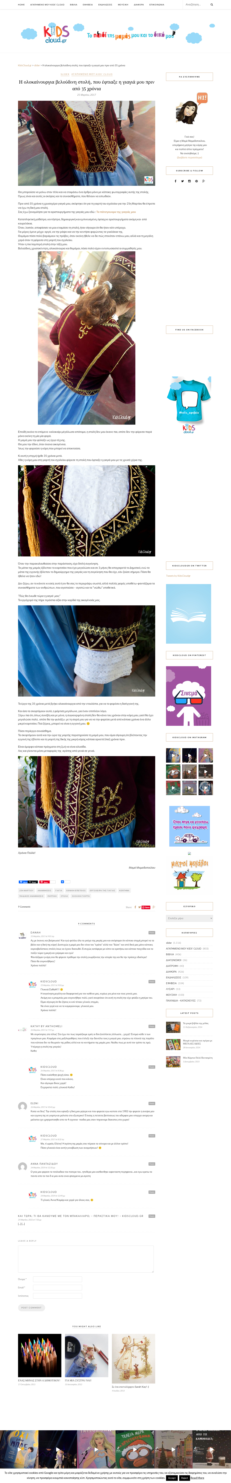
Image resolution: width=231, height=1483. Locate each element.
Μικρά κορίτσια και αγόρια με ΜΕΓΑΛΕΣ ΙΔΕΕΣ (197, 1042)
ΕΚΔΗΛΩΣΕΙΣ (173, 977)
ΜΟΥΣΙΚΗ (171, 994)
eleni (34, 1103)
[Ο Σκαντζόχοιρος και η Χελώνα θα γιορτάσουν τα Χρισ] (189, 788)
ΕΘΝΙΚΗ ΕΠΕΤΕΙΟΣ (76, 890)
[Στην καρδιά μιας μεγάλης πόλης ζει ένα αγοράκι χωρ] (206, 788)
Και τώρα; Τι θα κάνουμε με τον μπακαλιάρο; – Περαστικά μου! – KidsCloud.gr (80, 1216)
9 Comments (24, 906)
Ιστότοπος (23, 1295)
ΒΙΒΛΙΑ (170, 954)
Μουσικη (123, 4)
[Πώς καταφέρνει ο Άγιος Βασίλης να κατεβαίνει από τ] (206, 771)
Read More (197, 1477)
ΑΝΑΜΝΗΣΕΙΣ (44, 890)
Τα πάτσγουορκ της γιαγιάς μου (116, 211)
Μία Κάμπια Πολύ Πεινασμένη (198, 1057)
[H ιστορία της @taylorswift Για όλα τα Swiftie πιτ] (206, 755)
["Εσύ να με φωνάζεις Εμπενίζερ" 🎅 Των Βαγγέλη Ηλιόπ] (189, 771)
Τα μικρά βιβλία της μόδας (195, 1023)
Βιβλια (73, 4)
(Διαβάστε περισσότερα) (189, 157)
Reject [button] (184, 1478)
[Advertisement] (189, 252)
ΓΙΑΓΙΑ (58, 890)
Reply (151, 932)
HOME (21, 4)
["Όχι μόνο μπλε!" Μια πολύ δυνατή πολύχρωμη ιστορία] (173, 755)
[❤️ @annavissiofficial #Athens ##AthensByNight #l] (189, 755)
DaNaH (36, 932)
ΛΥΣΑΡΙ (170, 989)
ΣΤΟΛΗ (64, 896)
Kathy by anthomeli (46, 1026)
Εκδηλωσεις (105, 4)
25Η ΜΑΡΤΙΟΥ (26, 890)
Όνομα (22, 1279)
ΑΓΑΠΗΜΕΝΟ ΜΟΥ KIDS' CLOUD (92, 74)
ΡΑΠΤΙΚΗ (52, 896)
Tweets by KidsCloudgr (178, 575)
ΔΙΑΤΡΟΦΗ (172, 965)
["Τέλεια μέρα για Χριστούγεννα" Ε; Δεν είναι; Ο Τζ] (173, 771)
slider (65, 74)
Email (21, 1287)
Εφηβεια (88, 4)
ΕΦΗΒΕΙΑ (171, 983)
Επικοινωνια (156, 4)
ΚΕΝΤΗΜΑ (124, 890)
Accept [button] (172, 1478)
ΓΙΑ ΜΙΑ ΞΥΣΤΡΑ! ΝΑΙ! (78, 1380)
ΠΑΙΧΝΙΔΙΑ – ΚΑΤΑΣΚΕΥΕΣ (181, 1000)
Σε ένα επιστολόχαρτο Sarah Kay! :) (130, 1386)
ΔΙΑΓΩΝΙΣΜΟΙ (173, 960)
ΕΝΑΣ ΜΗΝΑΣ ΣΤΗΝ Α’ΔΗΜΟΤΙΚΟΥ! (39, 1380)
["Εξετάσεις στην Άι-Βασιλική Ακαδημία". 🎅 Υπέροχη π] (173, 788)
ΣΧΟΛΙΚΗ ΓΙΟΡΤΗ (81, 896)
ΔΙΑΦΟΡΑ (171, 971)
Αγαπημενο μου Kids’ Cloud (47, 4)
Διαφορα (139, 4)
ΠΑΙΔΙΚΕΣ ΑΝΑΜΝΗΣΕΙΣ (31, 896)
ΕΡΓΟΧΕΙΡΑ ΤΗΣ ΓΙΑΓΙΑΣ (102, 890)
